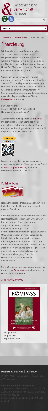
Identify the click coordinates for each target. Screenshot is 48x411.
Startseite (6, 37)
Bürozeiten (19, 270)
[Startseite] (24, 9)
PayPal (38, 118)
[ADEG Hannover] (11, 19)
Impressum (31, 371)
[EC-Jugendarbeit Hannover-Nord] (5, 19)
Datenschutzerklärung (12, 371)
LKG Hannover (21, 37)
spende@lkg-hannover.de (14, 167)
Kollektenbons (8, 99)
